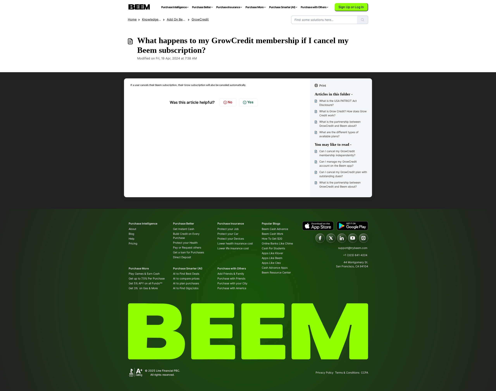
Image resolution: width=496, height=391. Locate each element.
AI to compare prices (186, 278)
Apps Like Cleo (271, 262)
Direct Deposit (182, 257)
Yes (250, 102)
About (132, 229)
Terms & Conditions (347, 372)
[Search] (362, 19)
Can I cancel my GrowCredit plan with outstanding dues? (343, 174)
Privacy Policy (324, 372)
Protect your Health (185, 242)
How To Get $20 (272, 238)
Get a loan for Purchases (188, 252)
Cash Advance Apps (275, 267)
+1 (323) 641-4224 (355, 255)
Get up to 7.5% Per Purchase (147, 278)
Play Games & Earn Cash (144, 273)
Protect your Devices (230, 238)
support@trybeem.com (352, 248)
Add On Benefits (179, 19)
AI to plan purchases (186, 283)
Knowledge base (154, 19)
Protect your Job (228, 229)
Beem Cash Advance (275, 229)
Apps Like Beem (272, 258)
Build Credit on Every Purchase (186, 235)
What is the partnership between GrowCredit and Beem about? (340, 123)
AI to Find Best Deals (186, 273)
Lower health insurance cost (235, 243)
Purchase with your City (232, 283)
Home (132, 19)
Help (131, 238)
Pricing (133, 243)
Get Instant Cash (183, 229)
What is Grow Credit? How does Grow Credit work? (343, 113)
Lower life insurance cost (233, 248)
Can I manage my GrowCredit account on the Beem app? (338, 163)
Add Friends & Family (230, 273)
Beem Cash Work (272, 233)
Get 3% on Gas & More (143, 288)
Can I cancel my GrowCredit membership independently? (337, 153)
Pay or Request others (187, 247)
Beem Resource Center (276, 272)
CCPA (364, 372)
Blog (131, 233)
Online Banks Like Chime (277, 243)
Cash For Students (273, 248)
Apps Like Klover (272, 253)
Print (322, 85)
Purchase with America (231, 288)
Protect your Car (227, 233)
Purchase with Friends (231, 278)
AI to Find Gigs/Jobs (185, 288)
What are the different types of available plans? (338, 134)
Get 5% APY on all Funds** (145, 283)
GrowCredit (200, 19)
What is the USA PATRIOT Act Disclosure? (338, 102)
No (230, 102)
